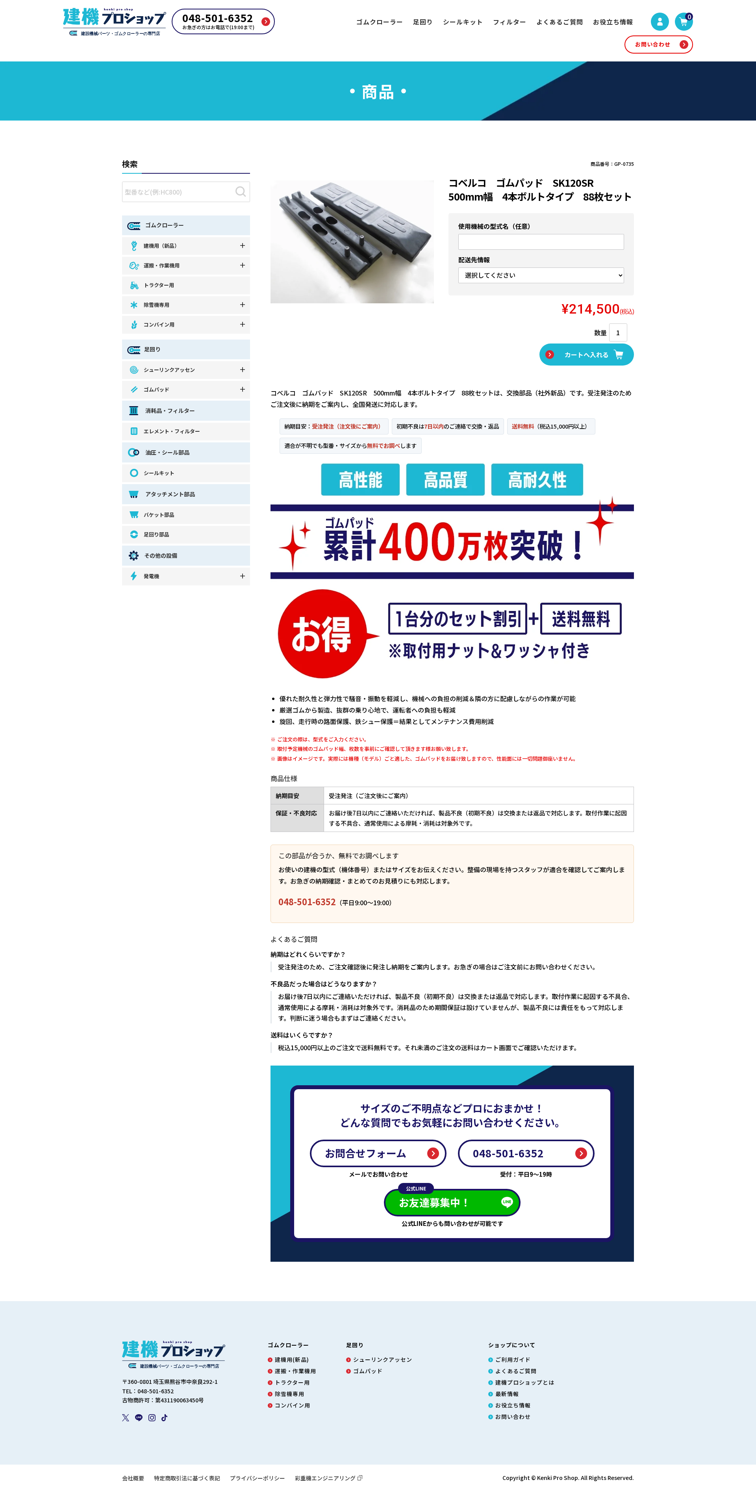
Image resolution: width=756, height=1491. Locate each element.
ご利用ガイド (513, 1359)
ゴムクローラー (379, 22)
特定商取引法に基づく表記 (187, 1478)
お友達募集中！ (435, 1199)
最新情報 (507, 1393)
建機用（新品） (162, 245)
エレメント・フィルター (172, 431)
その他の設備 (160, 555)
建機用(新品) (292, 1359)
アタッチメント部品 (169, 494)
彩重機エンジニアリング (325, 1478)
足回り (423, 22)
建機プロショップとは (524, 1382)
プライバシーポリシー (257, 1478)
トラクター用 (159, 285)
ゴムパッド (156, 389)
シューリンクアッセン (169, 369)
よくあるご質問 (559, 22)
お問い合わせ (653, 44)
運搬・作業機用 (162, 265)
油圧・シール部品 (166, 452)
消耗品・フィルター (169, 410)
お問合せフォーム (365, 1153)
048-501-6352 (307, 901)
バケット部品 (159, 514)
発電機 (151, 576)
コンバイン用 (159, 324)
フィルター (509, 22)
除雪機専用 (156, 304)
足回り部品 (156, 534)
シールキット (463, 22)
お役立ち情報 (613, 22)
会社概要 (133, 1478)
